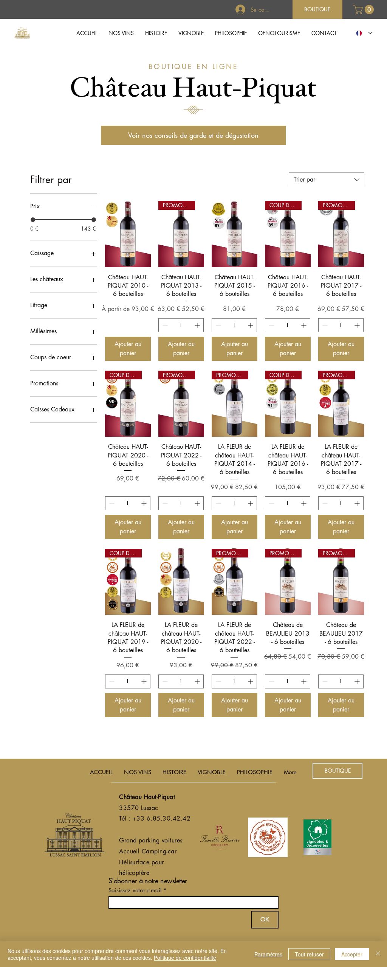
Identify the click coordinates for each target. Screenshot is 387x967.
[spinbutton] (181, 325)
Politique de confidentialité (185, 957)
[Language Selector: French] (362, 33)
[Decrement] (164, 325)
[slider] (32, 219)
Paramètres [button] (268, 954)
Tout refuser (309, 954)
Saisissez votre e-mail (134, 890)
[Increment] (198, 325)
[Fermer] (377, 954)
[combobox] (326, 179)
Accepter (351, 954)
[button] (121, 33)
